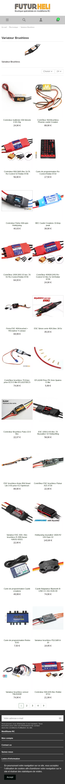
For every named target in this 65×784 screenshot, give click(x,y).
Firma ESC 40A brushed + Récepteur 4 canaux (17, 329)
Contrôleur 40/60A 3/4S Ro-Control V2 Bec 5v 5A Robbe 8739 (48, 277)
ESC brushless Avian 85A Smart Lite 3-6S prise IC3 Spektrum (17, 484)
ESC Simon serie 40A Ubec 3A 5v (48, 328)
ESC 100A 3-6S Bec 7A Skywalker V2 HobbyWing (48, 433)
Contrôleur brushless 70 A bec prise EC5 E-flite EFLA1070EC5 (17, 381)
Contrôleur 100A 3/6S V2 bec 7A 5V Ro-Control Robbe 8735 (17, 276)
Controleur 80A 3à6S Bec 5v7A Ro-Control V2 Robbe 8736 (17, 172)
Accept (10, 777)
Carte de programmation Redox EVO (17, 641)
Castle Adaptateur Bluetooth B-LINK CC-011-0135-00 (48, 590)
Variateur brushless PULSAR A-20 (48, 641)
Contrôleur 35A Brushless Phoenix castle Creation (48, 121)
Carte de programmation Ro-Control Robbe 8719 (48, 172)
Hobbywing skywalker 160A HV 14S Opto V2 (48, 536)
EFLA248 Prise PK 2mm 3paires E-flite (48, 381)
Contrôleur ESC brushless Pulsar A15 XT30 (48, 484)
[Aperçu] (19, 116)
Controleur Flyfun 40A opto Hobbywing (17, 224)
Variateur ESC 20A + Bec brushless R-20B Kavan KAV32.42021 (17, 537)
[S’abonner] (60, 718)
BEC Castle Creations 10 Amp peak (47, 224)
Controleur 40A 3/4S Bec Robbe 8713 (48, 693)
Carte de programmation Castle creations (17, 590)
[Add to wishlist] (15, 116)
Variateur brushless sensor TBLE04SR (17, 693)
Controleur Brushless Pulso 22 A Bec (17, 433)
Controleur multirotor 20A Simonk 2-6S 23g (17, 121)
